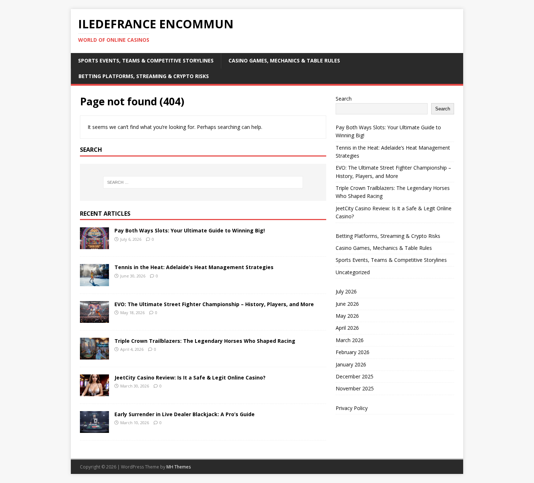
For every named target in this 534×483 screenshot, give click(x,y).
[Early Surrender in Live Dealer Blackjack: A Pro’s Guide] (94, 428)
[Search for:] (203, 182)
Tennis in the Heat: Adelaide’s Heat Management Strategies (194, 267)
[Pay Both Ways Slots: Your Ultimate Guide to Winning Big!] (94, 245)
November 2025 (355, 388)
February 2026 (352, 352)
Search (344, 98)
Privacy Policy (352, 408)
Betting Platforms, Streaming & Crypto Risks (143, 76)
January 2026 (351, 364)
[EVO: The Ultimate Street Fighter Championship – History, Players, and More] (94, 318)
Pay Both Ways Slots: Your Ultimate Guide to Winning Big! (189, 230)
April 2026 (347, 327)
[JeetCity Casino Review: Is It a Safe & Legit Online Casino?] (94, 391)
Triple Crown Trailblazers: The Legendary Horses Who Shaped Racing (204, 340)
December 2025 (354, 376)
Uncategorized (353, 272)
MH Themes (178, 467)
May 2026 (347, 315)
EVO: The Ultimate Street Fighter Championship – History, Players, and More (214, 304)
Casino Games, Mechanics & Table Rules (284, 60)
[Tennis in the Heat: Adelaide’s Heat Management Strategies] (94, 281)
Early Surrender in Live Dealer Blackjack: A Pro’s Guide (184, 414)
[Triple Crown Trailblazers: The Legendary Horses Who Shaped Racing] (94, 355)
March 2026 (350, 340)
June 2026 (347, 303)
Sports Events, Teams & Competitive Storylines (146, 60)
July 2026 (346, 291)
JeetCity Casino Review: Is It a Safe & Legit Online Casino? (190, 377)
